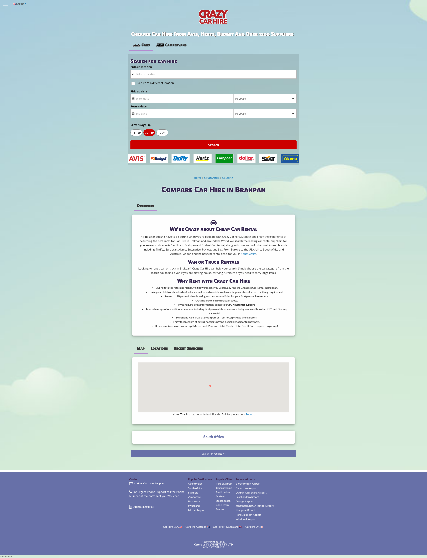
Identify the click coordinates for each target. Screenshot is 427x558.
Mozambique (196, 510)
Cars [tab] (145, 44)
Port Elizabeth (224, 483)
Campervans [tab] (175, 44)
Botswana (194, 501)
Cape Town (222, 504)
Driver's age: (138, 125)
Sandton (220, 509)
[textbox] (213, 74)
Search (213, 145)
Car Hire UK (252, 526)
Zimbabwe (194, 496)
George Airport (244, 501)
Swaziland (194, 505)
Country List (195, 483)
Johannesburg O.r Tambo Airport (255, 505)
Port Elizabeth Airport (248, 514)
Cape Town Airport (247, 488)
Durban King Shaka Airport (251, 492)
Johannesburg (224, 487)
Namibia (193, 492)
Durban (220, 496)
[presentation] (171, 45)
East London (223, 492)
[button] (210, 386)
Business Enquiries (143, 506)
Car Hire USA (171, 526)
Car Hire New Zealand (226, 526)
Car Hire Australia (195, 526)
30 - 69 (149, 132)
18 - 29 (136, 132)
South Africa (195, 488)
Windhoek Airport (246, 519)
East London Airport (247, 496)
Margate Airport (245, 510)
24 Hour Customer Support (148, 483)
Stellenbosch (223, 500)
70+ (162, 132)
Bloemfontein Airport (248, 483)
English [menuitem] (20, 3)
